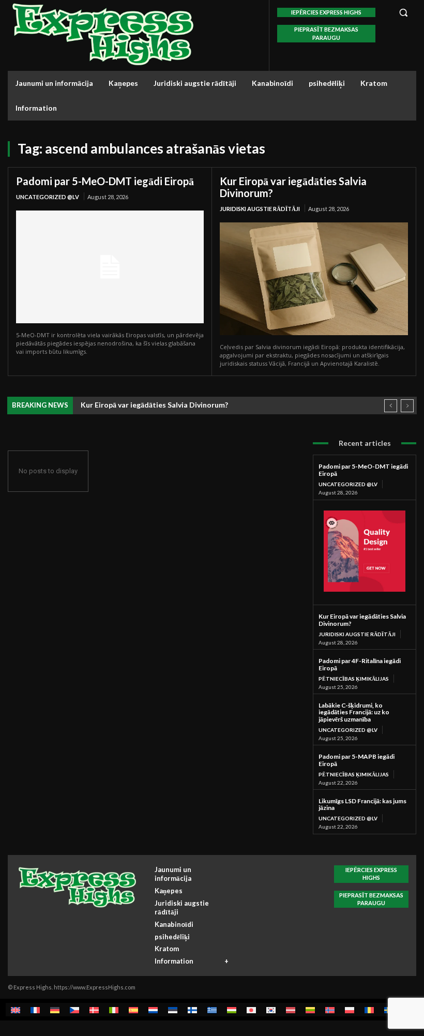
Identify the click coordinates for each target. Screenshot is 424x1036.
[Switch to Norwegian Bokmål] (330, 1009)
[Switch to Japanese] (251, 1009)
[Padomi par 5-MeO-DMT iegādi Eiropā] (110, 267)
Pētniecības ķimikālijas (354, 678)
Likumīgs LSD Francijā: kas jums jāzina (362, 804)
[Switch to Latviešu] (290, 1009)
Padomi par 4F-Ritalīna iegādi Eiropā (360, 664)
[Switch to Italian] (114, 1009)
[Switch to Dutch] (153, 1009)
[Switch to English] (15, 1009)
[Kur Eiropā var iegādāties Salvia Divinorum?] (314, 278)
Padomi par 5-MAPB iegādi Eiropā (357, 760)
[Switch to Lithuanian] (310, 1009)
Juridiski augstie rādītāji (260, 208)
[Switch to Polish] (349, 1009)
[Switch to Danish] (94, 1009)
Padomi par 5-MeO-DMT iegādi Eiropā (105, 181)
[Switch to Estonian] (173, 1009)
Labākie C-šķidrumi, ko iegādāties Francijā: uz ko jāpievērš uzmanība (354, 712)
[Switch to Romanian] (369, 1009)
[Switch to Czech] (74, 1009)
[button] (403, 12)
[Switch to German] (55, 1009)
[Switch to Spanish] (133, 1009)
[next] (407, 405)
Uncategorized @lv (47, 196)
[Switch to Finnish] (192, 1009)
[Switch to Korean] (271, 1009)
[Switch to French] (35, 1009)
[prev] (390, 405)
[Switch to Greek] (212, 1009)
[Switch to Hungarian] (231, 1009)
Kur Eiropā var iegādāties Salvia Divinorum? (293, 187)
